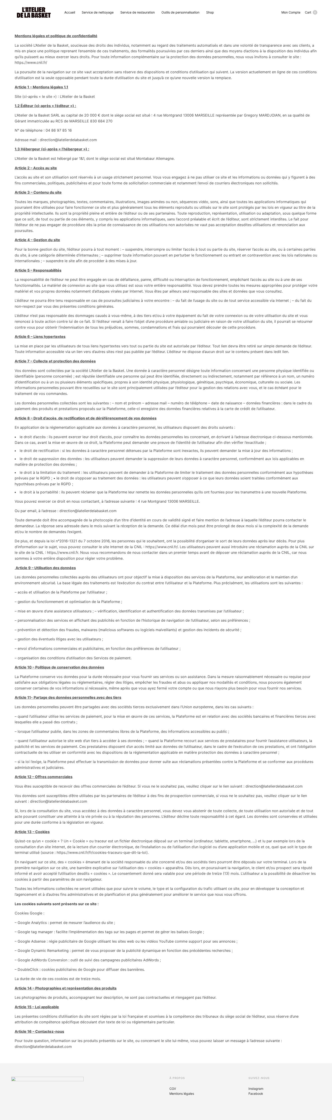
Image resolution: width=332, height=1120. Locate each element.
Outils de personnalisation (180, 12)
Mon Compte (290, 12)
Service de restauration (137, 12)
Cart (310, 12)
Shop (210, 12)
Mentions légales (181, 1093)
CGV (172, 1088)
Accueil (69, 12)
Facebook (255, 1093)
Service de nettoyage (98, 12)
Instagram (255, 1088)
